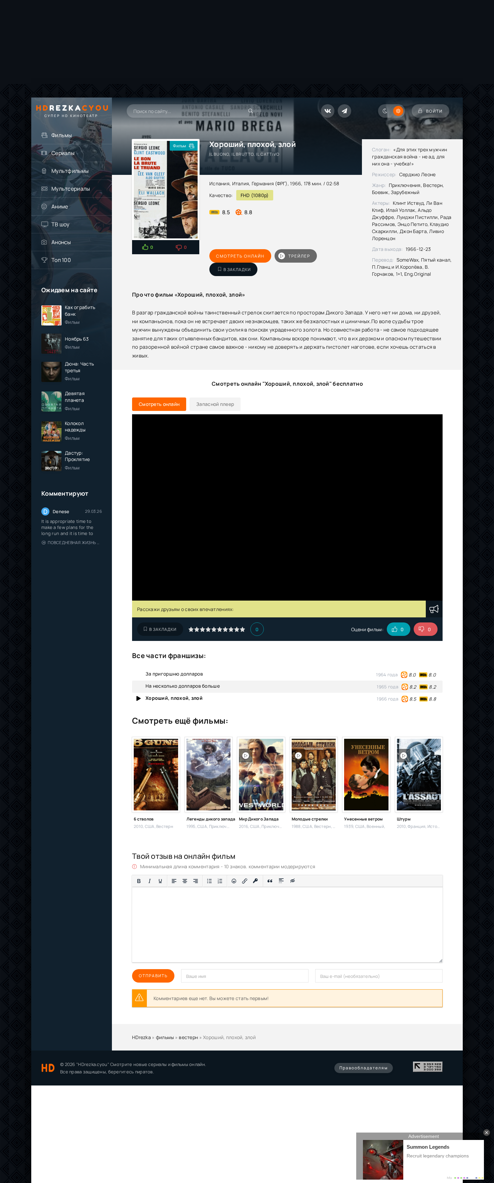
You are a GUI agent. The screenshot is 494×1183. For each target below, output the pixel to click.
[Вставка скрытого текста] (293, 881)
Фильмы (61, 135)
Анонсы (61, 242)
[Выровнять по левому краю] (174, 881)
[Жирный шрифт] (138, 881)
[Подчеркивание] (160, 881)
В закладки (237, 269)
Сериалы (63, 153)
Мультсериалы (70, 188)
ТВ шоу (60, 224)
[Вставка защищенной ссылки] (255, 881)
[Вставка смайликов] (234, 881)
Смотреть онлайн (240, 256)
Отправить (153, 976)
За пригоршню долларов (174, 674)
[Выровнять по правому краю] (195, 881)
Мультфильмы (70, 171)
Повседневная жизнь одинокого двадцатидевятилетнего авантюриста (75, 542)
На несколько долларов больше (183, 686)
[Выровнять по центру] (185, 881)
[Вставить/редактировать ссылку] (244, 881)
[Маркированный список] (209, 881)
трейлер (299, 256)
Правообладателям (363, 1068)
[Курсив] (149, 881)
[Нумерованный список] (220, 881)
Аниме (59, 206)
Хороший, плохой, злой (174, 698)
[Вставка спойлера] (281, 881)
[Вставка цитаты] (270, 881)
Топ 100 (61, 260)
